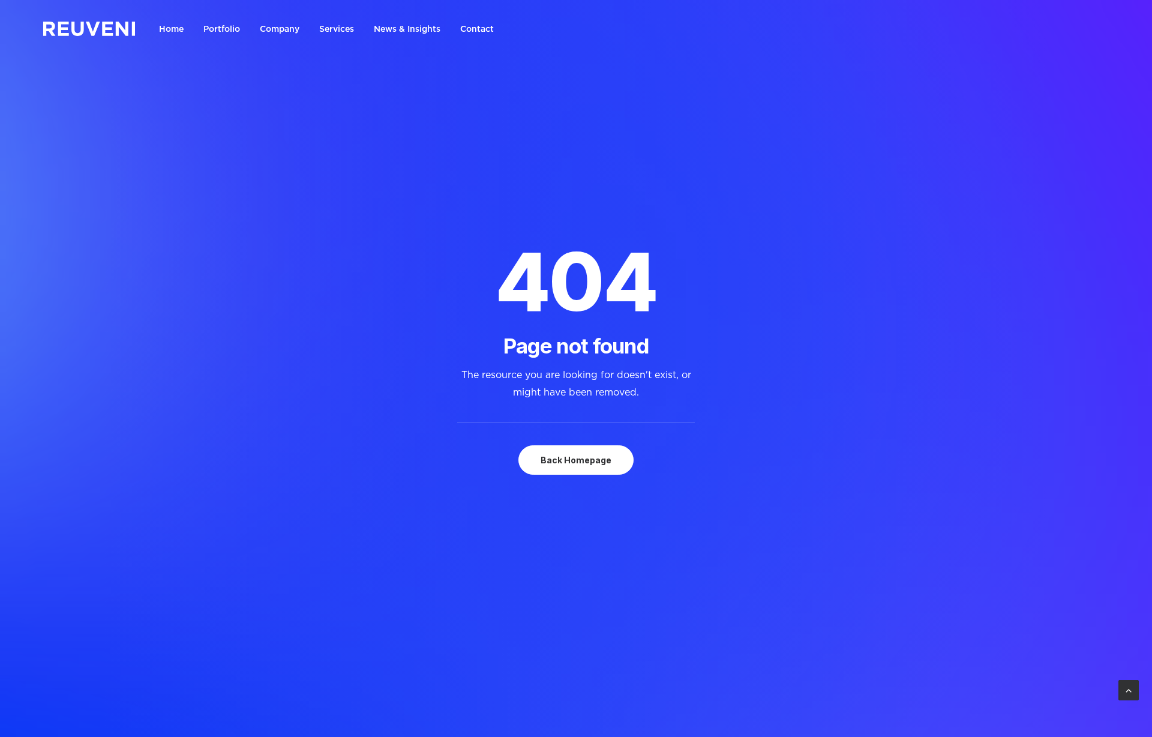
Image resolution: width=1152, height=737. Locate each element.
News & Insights (407, 29)
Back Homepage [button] (576, 460)
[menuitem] (175, 29)
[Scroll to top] (1128, 689)
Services (336, 29)
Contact (477, 29)
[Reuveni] (89, 29)
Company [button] (279, 29)
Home (171, 29)
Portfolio (221, 29)
